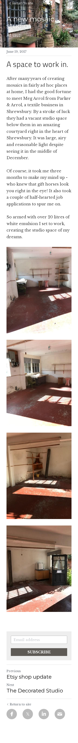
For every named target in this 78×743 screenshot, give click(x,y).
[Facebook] (11, 714)
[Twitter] (28, 714)
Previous (13, 671)
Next (10, 685)
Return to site (22, 3)
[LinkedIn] (44, 714)
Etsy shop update (29, 677)
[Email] (60, 714)
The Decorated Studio (34, 690)
